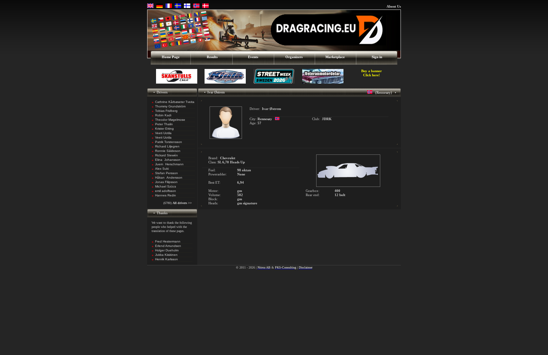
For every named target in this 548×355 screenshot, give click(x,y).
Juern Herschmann (169, 164)
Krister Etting (164, 128)
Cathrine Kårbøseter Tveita (174, 102)
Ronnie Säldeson (167, 151)
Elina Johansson (167, 159)
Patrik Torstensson (168, 142)
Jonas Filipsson (166, 182)
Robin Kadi (163, 115)
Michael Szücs (165, 186)
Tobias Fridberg (166, 111)
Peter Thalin (164, 124)
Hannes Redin (165, 195)
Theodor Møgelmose (170, 119)
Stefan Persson (166, 173)
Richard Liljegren (167, 146)
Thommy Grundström (170, 106)
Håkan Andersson (168, 177)
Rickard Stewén (166, 155)
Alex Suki (162, 168)
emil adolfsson (165, 191)
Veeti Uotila (163, 133)
